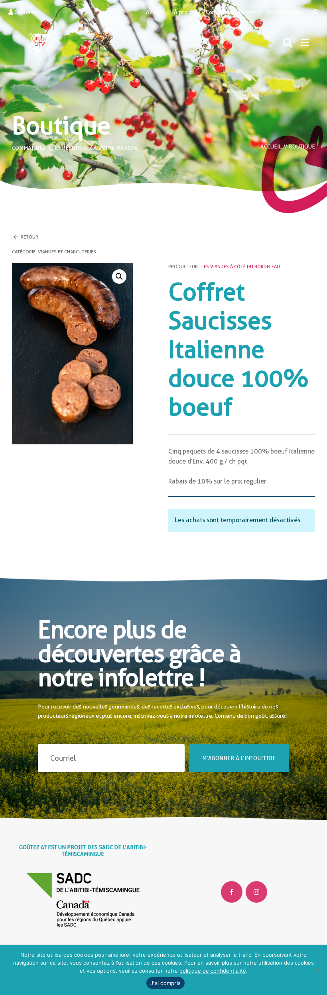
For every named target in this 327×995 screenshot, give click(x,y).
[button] (305, 42)
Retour (29, 237)
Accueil (155, 12)
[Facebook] (231, 892)
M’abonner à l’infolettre (238, 758)
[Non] (317, 970)
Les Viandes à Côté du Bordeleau (240, 266)
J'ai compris (165, 983)
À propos (185, 12)
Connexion (27, 12)
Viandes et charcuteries (67, 252)
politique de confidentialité (212, 970)
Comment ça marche (231, 12)
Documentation (284, 12)
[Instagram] (256, 892)
